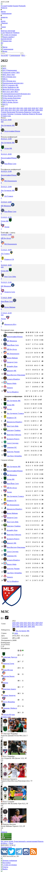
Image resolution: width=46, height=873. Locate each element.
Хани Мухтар (8, 670)
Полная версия (6, 39)
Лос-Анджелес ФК (13, 401)
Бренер (5, 683)
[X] (11, 854)
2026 (2, 108)
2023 (14, 108)
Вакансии (9, 32)
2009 (25, 110)
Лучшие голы (6, 116)
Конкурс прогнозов (8, 31)
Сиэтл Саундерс (13, 443)
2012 (14, 110)
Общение (4, 23)
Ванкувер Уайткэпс (14, 435)
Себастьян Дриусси (10, 657)
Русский (4, 6)
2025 (6, 108)
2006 (37, 110)
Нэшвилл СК (11, 418)
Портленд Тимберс (14, 430)
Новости (4, 8)
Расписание (11, 112)
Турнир (3, 112)
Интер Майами (12, 358)
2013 (10, 110)
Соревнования (6, 13)
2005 (41, 110)
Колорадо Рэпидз (13, 439)
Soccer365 (4, 55)
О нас (3, 32)
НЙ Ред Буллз (12, 349)
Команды (4, 17)
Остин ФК (10, 405)
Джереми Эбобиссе (10, 708)
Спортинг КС (12, 447)
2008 (29, 110)
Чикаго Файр (11, 383)
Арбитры (25, 114)
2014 (6, 110)
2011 (18, 110)
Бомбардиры (5, 642)
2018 (33, 108)
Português (22, 6)
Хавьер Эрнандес (9, 695)
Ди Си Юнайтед (13, 392)
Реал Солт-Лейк (12, 426)
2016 (41, 108)
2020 (25, 108)
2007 (33, 110)
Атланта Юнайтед (13, 379)
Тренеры (10, 114)
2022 (18, 108)
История (39, 114)
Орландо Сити (12, 362)
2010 (21, 110)
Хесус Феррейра (9, 702)
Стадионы (17, 114)
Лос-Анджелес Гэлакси (15, 413)
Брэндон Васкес (9, 676)
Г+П (2, 646)
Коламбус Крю (12, 366)
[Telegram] (18, 854)
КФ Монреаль (12, 341)
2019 (29, 108)
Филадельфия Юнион (15, 337)
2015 (2, 110)
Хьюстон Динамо (13, 452)
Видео (3, 21)
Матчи (3, 11)
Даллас (9, 409)
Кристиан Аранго (9, 689)
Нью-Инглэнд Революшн (16, 375)
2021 (22, 108)
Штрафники (5, 648)
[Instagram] (26, 854)
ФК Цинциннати (13, 354)
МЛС (23, 55)
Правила (16, 32)
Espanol (15, 6)
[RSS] (33, 854)
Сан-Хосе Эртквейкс (14, 456)
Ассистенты (5, 644)
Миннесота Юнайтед (14, 422)
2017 (37, 108)
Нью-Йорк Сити (13, 345)
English (10, 6)
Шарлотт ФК (11, 371)
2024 (10, 108)
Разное (3, 27)
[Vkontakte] (4, 854)
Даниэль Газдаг (8, 663)
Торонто (10, 388)
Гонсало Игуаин (9, 714)
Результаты (20, 112)
